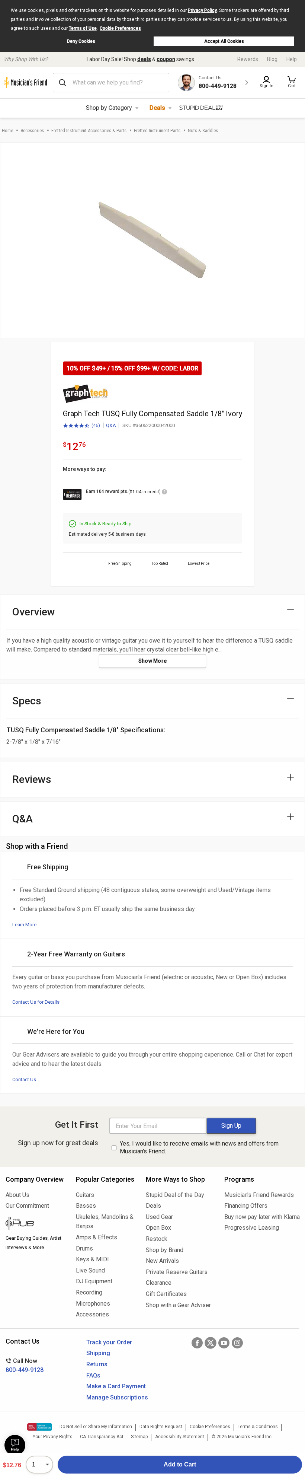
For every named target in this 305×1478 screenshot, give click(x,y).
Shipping (98, 1353)
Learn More (24, 924)
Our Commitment (27, 1205)
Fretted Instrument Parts (157, 130)
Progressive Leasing (251, 1227)
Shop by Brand (164, 1250)
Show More (152, 661)
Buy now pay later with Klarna (261, 1216)
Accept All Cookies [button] (224, 41)
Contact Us (24, 1079)
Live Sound (90, 1270)
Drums (84, 1248)
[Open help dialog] (14, 1445)
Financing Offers (245, 1205)
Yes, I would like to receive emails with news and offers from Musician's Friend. (199, 1147)
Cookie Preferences (120, 28)
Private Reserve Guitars (177, 1271)
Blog (272, 59)
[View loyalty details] (164, 493)
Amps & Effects (96, 1237)
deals (144, 59)
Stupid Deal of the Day (175, 1194)
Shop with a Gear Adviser (178, 1305)
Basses (86, 1205)
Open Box (158, 1227)
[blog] (35, 1224)
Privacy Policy (202, 10)
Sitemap (139, 1436)
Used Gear (159, 1216)
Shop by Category (109, 107)
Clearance (158, 1282)
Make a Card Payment (116, 1386)
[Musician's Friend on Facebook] (197, 1343)
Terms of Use (83, 28)
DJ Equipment (94, 1281)
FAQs (93, 1375)
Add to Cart (180, 1464)
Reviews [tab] (31, 779)
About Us (17, 1194)
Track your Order (109, 1342)
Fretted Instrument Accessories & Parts (88, 130)
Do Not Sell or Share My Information (96, 1426)
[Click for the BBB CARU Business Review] (39, 1427)
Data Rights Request (160, 1426)
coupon (166, 59)
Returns (96, 1364)
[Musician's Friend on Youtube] (224, 1343)
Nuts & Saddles (203, 130)
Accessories (32, 130)
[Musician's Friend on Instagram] (237, 1343)
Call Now (25, 1365)
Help (291, 59)
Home (7, 130)
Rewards (247, 59)
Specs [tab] (26, 701)
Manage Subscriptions (117, 1397)
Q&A (111, 425)
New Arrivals (162, 1260)
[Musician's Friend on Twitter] (210, 1343)
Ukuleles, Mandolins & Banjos (105, 1221)
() (81, 426)
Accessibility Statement (179, 1436)
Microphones (93, 1303)
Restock (156, 1238)
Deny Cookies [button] (81, 41)
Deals (157, 107)
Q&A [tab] (22, 819)
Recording (89, 1292)
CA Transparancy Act (101, 1436)
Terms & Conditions (258, 1426)
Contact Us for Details (36, 1002)
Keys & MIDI (92, 1259)
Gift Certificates (166, 1293)
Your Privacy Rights (53, 1436)
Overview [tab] (33, 612)
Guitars (85, 1194)
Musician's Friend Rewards (259, 1194)
